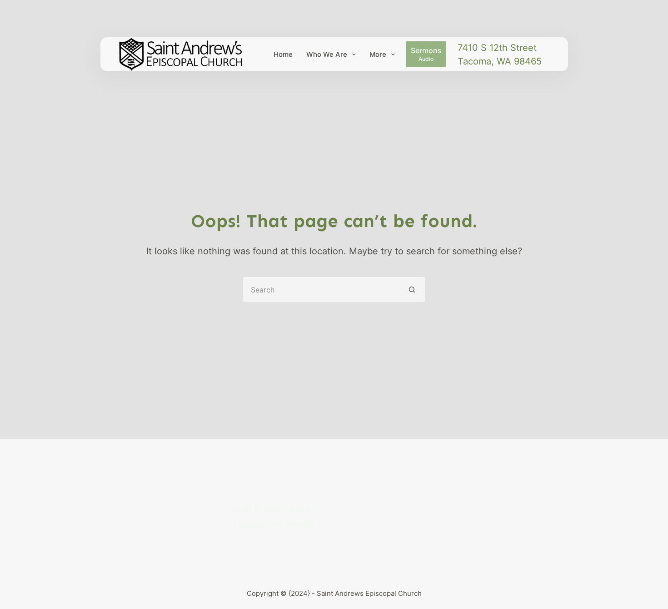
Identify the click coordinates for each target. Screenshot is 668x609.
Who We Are (326, 54)
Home (283, 54)
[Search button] (412, 289)
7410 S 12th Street (497, 47)
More (377, 54)
